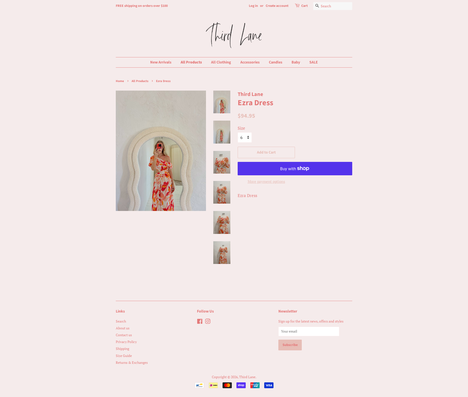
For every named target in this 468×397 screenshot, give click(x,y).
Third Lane (247, 377)
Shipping (122, 348)
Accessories (250, 62)
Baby (296, 62)
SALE (313, 62)
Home (120, 81)
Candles (275, 62)
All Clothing (221, 62)
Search (121, 321)
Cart (304, 5)
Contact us (124, 335)
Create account (277, 5)
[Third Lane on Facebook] (200, 322)
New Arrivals (160, 62)
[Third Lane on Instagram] (207, 322)
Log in (253, 5)
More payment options (266, 181)
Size (241, 128)
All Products (191, 62)
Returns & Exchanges (132, 362)
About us (122, 328)
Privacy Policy (126, 341)
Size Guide (124, 355)
